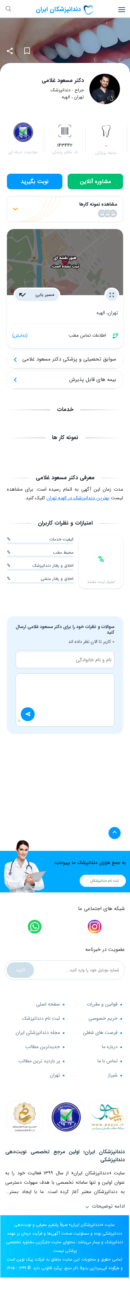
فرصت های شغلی (100, 1032)
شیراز (113, 1075)
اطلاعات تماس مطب (59, 335)
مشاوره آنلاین (95, 181)
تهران (55, 1075)
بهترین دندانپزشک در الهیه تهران (78, 498)
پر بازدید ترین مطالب (39, 1061)
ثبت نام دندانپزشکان (104, 880)
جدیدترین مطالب (42, 1047)
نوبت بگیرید (35, 181)
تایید (20, 970)
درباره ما (110, 1047)
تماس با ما (107, 1061)
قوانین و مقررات (102, 1004)
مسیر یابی (44, 294)
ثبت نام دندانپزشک (41, 1018)
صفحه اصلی (48, 1004)
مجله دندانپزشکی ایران (38, 1032)
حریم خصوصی (103, 1018)
